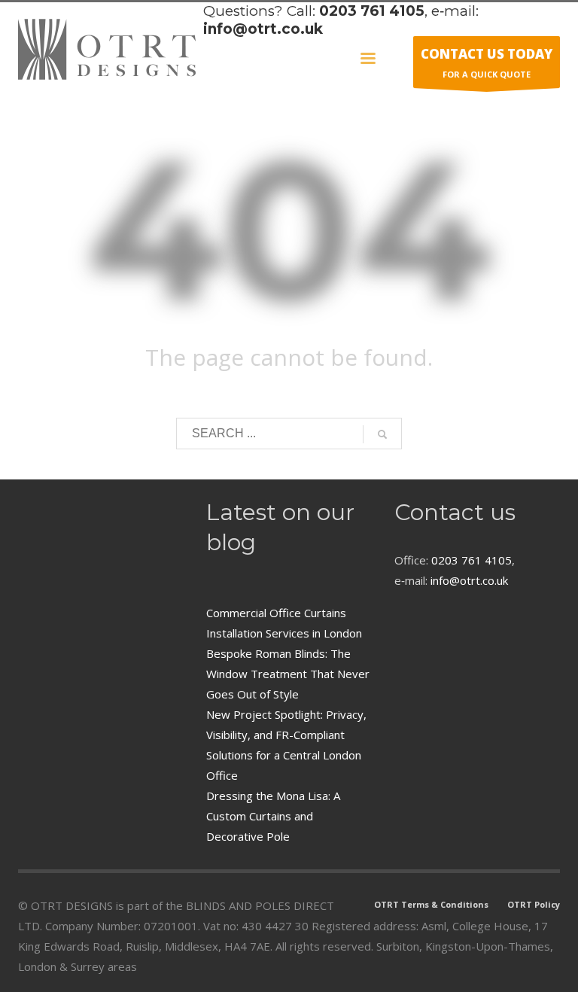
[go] (382, 434)
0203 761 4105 (371, 11)
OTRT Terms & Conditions (431, 904)
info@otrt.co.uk (263, 29)
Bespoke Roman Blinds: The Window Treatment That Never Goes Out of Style (288, 673)
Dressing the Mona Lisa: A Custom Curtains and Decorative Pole (273, 816)
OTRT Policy (533, 904)
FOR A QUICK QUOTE (486, 62)
